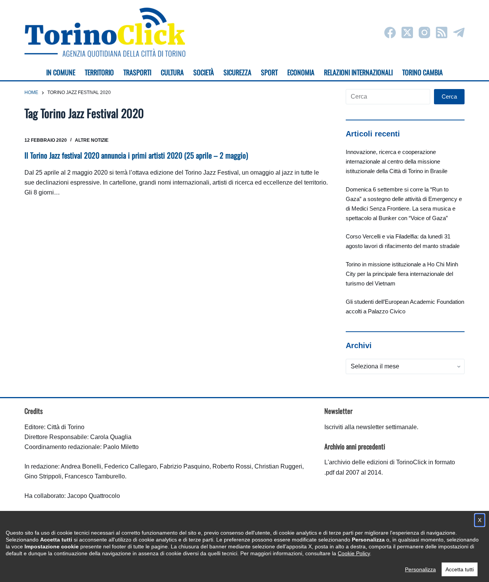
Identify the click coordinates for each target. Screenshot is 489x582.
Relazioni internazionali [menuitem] (358, 72)
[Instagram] (424, 32)
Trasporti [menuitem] (137, 72)
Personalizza (420, 569)
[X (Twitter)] (407, 32)
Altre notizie (91, 140)
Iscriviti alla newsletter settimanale (370, 427)
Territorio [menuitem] (99, 72)
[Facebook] (390, 32)
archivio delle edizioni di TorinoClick (378, 462)
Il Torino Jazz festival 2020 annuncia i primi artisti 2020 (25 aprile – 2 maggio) (136, 155)
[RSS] (441, 32)
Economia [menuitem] (300, 72)
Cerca (449, 96)
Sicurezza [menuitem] (237, 72)
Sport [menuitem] (269, 72)
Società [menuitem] (203, 72)
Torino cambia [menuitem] (422, 72)
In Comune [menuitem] (60, 72)
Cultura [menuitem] (172, 72)
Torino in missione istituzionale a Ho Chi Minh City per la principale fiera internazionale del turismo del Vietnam (402, 274)
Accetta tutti (459, 569)
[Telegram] (459, 32)
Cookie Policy (354, 553)
